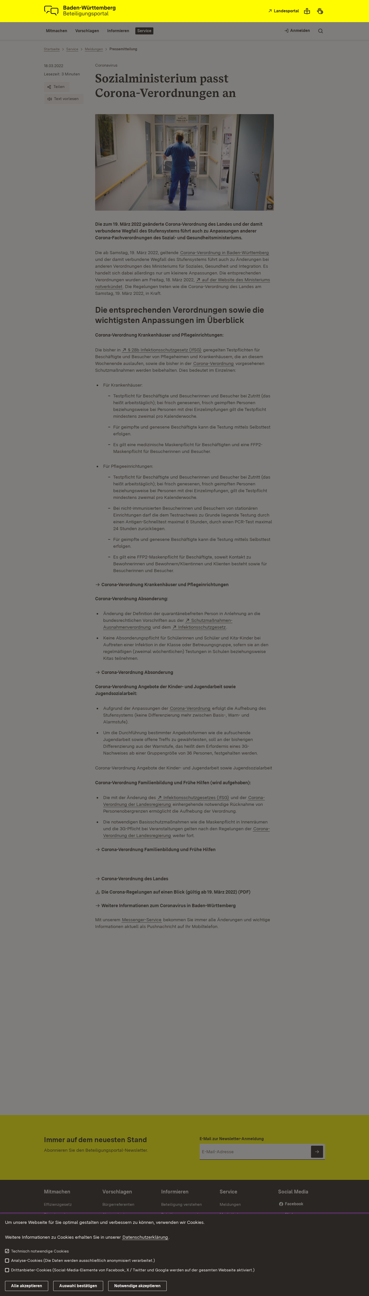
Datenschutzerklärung (145, 1237)
